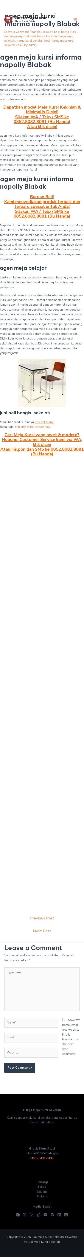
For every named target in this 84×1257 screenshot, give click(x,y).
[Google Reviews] (52, 1215)
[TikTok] (38, 1215)
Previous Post (42, 918)
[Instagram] (32, 1215)
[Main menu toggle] (75, 19)
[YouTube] (45, 1215)
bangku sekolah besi (45, 32)
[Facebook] (18, 1215)
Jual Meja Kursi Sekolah (30, 17)
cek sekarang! (44, 422)
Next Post (42, 931)
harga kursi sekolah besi (33, 41)
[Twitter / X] (25, 1215)
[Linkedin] (59, 1215)
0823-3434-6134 (42, 1158)
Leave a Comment (16, 32)
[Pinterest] (66, 1215)
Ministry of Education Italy (32, 427)
